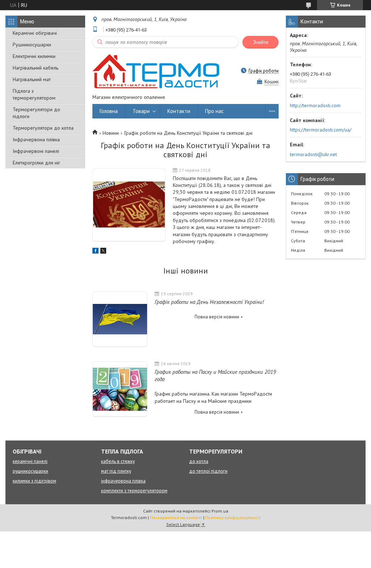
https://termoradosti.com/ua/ (320, 129)
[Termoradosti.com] (155, 71)
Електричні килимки (34, 56)
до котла (198, 461)
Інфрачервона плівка (36, 139)
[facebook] (95, 251)
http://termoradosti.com (315, 105)
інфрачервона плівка (123, 481)
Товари (141, 111)
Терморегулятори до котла (43, 128)
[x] (103, 251)
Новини (111, 133)
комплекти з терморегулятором (134, 491)
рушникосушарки (30, 471)
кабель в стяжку (118, 461)
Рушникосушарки (32, 44)
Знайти (260, 42)
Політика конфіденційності (232, 517)
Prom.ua (220, 511)
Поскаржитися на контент (176, 517)
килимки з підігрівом (34, 481)
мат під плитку (116, 471)
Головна (109, 111)
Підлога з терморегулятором (34, 94)
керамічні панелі (30, 461)
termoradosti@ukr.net (313, 154)
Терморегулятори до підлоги (36, 113)
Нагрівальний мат (32, 79)
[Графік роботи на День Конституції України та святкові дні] (129, 205)
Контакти (178, 111)
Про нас (214, 111)
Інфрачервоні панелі (36, 151)
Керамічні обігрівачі (35, 33)
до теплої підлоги (208, 471)
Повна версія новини (217, 316)
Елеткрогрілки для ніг (36, 162)
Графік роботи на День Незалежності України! (209, 301)
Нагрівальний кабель (35, 67)
